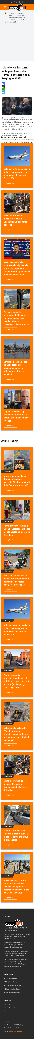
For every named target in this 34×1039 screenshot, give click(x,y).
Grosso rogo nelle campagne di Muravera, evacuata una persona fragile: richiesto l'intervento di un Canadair (16, 318)
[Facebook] (17, 83)
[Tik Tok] (12, 2)
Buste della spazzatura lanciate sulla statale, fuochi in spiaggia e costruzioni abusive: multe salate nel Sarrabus (16, 886)
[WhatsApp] (17, 89)
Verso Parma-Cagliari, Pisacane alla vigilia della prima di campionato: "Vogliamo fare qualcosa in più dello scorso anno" (17, 268)
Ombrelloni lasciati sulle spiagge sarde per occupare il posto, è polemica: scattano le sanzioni (15, 368)
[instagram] (16, 2)
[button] (5, 7)
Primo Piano (8, 1011)
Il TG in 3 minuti (9, 1008)
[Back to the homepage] (17, 7)
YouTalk (7, 1005)
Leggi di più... (10, 183)
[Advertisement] (17, 42)
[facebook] (14, 2)
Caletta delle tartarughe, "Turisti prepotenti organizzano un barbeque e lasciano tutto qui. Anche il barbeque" (17, 734)
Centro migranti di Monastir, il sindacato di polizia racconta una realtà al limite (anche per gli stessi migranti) (16, 681)
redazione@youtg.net (15, 1031)
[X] (17, 86)
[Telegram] (19, 2)
